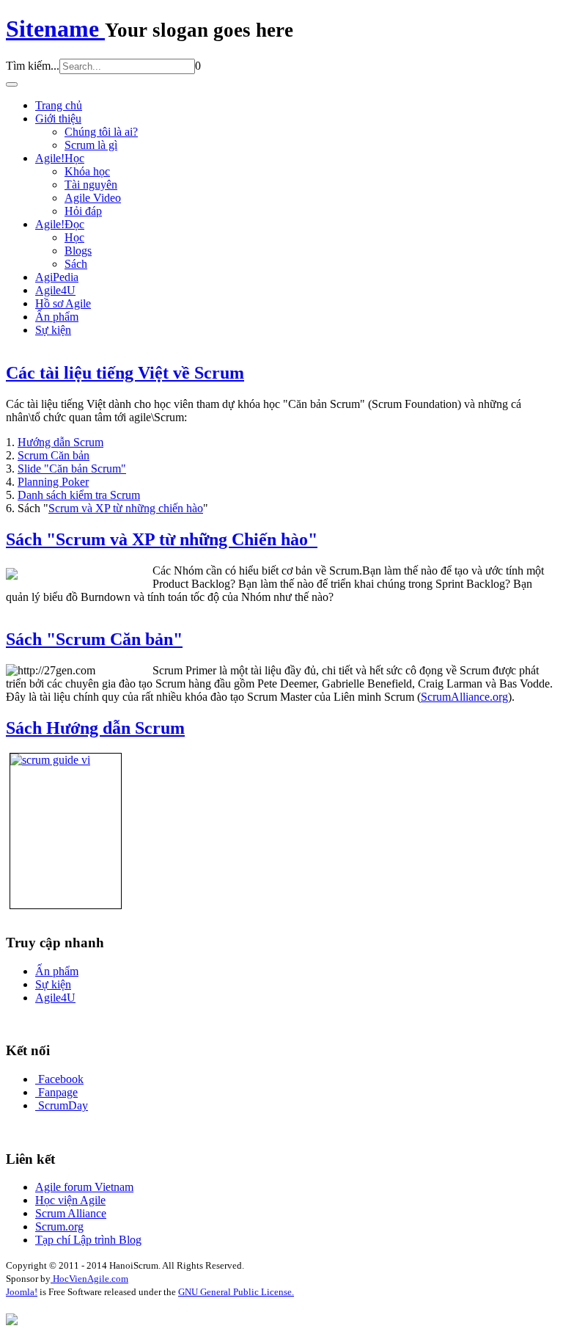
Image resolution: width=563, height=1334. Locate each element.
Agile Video (93, 198)
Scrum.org (59, 1226)
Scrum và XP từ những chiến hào (125, 508)
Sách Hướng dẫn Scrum (95, 727)
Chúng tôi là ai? (101, 131)
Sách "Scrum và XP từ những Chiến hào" (161, 539)
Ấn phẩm (56, 316)
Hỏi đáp (83, 211)
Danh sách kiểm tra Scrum (79, 495)
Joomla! (21, 1291)
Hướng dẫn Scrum (60, 442)
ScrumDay (63, 1105)
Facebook (61, 1079)
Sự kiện (53, 330)
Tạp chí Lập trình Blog (88, 1239)
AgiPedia (56, 277)
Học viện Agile (70, 1200)
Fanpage (58, 1092)
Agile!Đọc (59, 224)
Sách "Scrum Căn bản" (94, 639)
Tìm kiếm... (32, 65)
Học (74, 237)
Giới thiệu (58, 118)
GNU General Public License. (236, 1291)
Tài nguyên (91, 184)
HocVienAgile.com (89, 1278)
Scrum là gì (91, 145)
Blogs (78, 250)
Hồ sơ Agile (63, 303)
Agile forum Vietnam (84, 1187)
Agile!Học (59, 158)
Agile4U (55, 290)
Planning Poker (53, 481)
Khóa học (87, 171)
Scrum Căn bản (53, 455)
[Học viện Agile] (12, 1321)
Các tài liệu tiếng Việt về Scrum (125, 372)
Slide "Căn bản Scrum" (72, 468)
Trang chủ (58, 105)
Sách (76, 264)
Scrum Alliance (70, 1213)
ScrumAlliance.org (464, 696)
